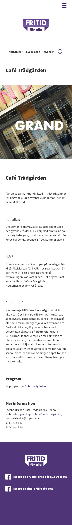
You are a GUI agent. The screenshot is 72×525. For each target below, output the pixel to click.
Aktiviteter (16, 52)
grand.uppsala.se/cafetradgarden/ (41, 414)
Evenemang (33, 52)
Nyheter (49, 52)
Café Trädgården (35, 386)
